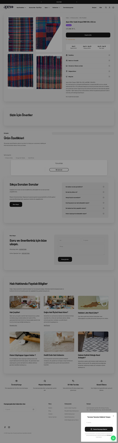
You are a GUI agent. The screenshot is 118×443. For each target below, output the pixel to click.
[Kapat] (113, 416)
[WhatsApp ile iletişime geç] (113, 438)
